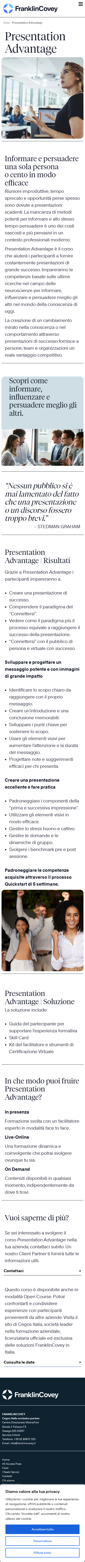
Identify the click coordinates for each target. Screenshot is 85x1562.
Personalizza (42, 1541)
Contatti (7, 1476)
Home (6, 1459)
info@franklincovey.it (23, 1443)
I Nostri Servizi (10, 1472)
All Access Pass (11, 1463)
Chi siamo (8, 1480)
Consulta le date (19, 1362)
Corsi (6, 22)
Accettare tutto (43, 1529)
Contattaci (14, 1270)
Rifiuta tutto (42, 1552)
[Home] (30, 8)
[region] (42, 1523)
